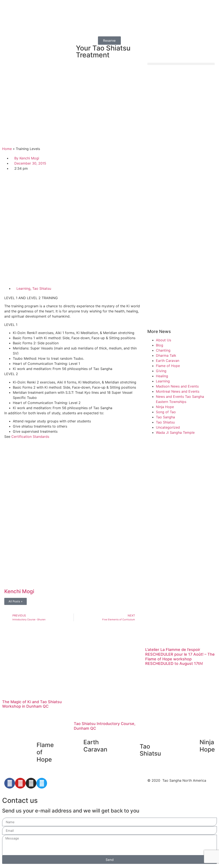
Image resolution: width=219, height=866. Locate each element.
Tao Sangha (165, 417)
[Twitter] (41, 783)
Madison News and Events (177, 386)
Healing (162, 376)
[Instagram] (31, 783)
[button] (181, 64)
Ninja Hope (165, 407)
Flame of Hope (168, 366)
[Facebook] (9, 783)
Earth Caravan (167, 360)
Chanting (163, 350)
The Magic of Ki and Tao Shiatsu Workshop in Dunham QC (32, 704)
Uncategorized (168, 427)
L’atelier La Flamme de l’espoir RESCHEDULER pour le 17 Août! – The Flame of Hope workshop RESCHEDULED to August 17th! (180, 656)
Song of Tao (166, 412)
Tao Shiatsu (41, 288)
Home (7, 149)
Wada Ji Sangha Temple (175, 432)
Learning (23, 288)
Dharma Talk (166, 355)
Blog (159, 345)
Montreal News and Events (177, 391)
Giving (161, 371)
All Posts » (15, 601)
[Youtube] (20, 783)
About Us (163, 340)
